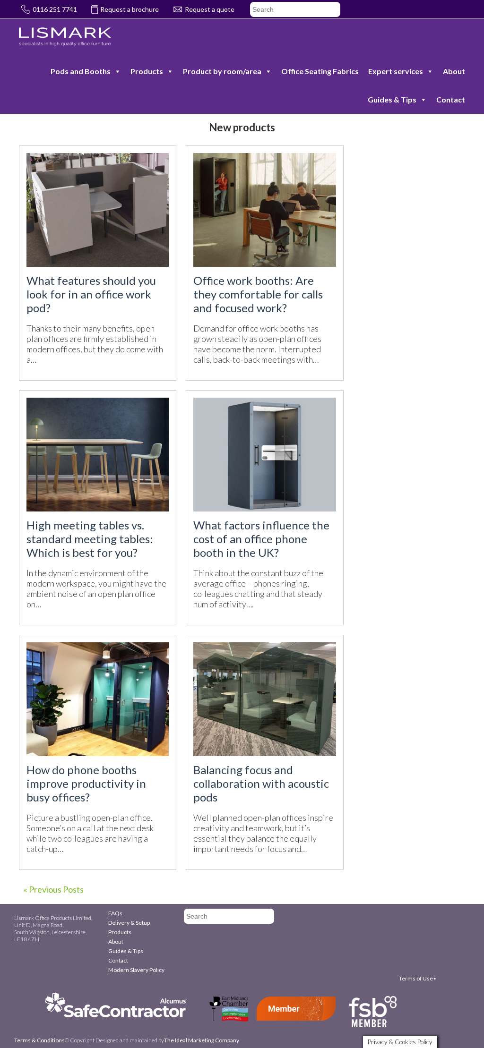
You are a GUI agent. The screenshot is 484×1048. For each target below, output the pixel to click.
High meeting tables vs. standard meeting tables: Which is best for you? (89, 538)
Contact (450, 99)
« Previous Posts (54, 889)
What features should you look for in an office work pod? (91, 294)
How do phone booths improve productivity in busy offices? (86, 783)
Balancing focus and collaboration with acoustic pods (261, 783)
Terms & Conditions (39, 1040)
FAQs (115, 913)
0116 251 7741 (55, 9)
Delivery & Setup (129, 922)
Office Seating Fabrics (320, 71)
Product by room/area (222, 71)
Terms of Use (416, 978)
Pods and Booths (81, 71)
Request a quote (209, 9)
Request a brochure (129, 9)
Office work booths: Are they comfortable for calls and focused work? (258, 294)
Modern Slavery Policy (136, 969)
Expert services (395, 71)
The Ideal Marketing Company (201, 1040)
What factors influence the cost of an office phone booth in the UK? (261, 538)
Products (146, 71)
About (454, 71)
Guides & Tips (392, 99)
